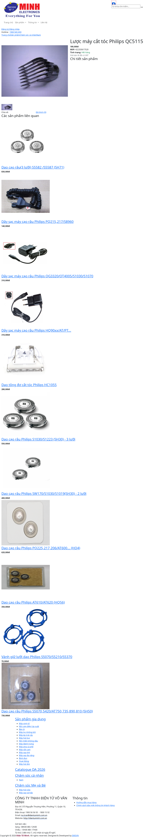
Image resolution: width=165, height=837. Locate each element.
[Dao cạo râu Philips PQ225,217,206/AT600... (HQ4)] (25, 522)
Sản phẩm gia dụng (30, 719)
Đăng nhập (14, 29)
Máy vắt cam (24, 749)
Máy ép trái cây (26, 735)
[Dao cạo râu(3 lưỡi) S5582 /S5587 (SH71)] (25, 141)
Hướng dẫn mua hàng (86, 802)
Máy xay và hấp (26, 792)
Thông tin (32, 22)
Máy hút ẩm (24, 764)
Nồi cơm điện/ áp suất (29, 726)
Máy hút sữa (24, 789)
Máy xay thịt (24, 752)
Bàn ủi (22, 729)
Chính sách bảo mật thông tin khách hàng (95, 805)
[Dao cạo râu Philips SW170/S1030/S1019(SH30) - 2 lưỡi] (25, 468)
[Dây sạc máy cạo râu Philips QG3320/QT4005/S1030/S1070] (25, 250)
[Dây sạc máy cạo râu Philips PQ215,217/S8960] (25, 196)
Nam (38, 35)
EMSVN (75, 835)
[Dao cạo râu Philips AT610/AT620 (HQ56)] (25, 577)
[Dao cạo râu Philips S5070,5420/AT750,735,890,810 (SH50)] (25, 685)
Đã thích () (41, 112)
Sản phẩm (20, 22)
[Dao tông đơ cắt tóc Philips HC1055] (25, 359)
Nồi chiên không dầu (28, 741)
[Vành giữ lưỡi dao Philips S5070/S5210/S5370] (25, 631)
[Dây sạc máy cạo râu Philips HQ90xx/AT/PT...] (25, 305)
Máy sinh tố (24, 723)
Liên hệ (44, 22)
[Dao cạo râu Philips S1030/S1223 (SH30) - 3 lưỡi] (25, 413)
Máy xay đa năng (26, 755)
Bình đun (23, 758)
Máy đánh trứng (26, 743)
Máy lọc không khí (27, 732)
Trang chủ (8, 22)
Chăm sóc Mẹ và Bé (30, 785)
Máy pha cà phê (26, 746)
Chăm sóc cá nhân (28, 35)
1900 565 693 (15, 32)
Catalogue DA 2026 (30, 769)
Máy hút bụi (24, 738)
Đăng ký (5, 29)
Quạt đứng (24, 761)
